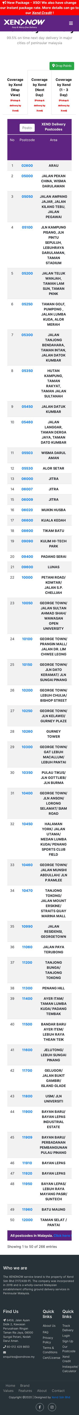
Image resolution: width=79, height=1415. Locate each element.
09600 (27, 567)
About (42, 1390)
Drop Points (63, 66)
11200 (27, 962)
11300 (27, 988)
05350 (27, 371)
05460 (27, 422)
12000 (27, 1220)
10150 (27, 664)
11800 (27, 1096)
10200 (27, 690)
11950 (27, 1184)
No (12, 140)
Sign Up (67, 1341)
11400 (27, 998)
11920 (27, 1173)
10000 (27, 577)
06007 (27, 489)
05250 (27, 304)
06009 (27, 499)
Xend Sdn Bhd (61, 1397)
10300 (27, 747)
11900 (27, 1111)
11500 (27, 1024)
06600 (27, 520)
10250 (27, 711)
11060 (27, 947)
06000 (27, 479)
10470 (27, 890)
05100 (27, 227)
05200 (27, 273)
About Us (49, 1325)
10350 (27, 772)
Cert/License (51, 1357)
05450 (27, 406)
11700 (27, 1070)
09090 (27, 541)
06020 (27, 510)
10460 (27, 865)
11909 (27, 1137)
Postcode (27, 140)
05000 (27, 176)
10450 (27, 824)
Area (53, 140)
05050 (27, 196)
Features (25, 1390)
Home (10, 1385)
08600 (27, 531)
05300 (27, 335)
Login (66, 1335)
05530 (27, 468)
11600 (27, 1050)
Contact (58, 1390)
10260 (27, 731)
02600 (27, 165)
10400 (27, 793)
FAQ (45, 1332)
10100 (27, 639)
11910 (27, 1163)
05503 (27, 453)
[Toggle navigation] (71, 23)
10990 (27, 926)
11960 (27, 1209)
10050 (27, 603)
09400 (27, 556)
